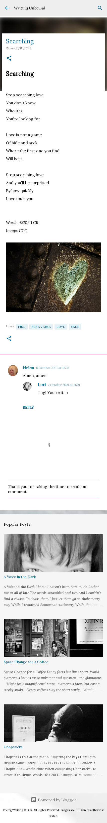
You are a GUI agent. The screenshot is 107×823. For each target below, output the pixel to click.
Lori (42, 384)
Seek (75, 327)
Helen (28, 367)
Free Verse (41, 327)
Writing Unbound (29, 7)
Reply (28, 407)
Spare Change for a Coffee (26, 662)
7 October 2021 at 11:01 (64, 385)
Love (60, 327)
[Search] (100, 8)
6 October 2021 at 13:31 (52, 368)
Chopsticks (13, 747)
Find (22, 327)
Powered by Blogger (56, 799)
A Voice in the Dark (20, 577)
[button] (9, 58)
